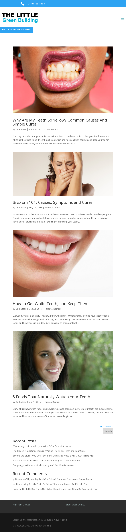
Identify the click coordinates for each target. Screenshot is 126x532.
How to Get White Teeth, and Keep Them (51, 303)
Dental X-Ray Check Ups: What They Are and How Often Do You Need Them (60, 489)
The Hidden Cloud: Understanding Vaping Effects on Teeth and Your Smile (49, 450)
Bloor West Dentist (75, 504)
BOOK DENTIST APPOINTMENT (16, 29)
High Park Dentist (21, 504)
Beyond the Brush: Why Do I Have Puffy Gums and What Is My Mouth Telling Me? (53, 455)
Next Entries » (106, 426)
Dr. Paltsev (21, 129)
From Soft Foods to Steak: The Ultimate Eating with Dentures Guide (46, 460)
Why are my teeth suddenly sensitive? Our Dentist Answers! (42, 446)
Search (108, 431)
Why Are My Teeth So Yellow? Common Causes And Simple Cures (60, 122)
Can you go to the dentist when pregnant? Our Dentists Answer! (44, 465)
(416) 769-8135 (36, 3)
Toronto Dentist (50, 129)
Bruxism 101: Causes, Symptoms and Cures (53, 202)
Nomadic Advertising (55, 519)
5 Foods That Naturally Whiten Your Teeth (51, 396)
